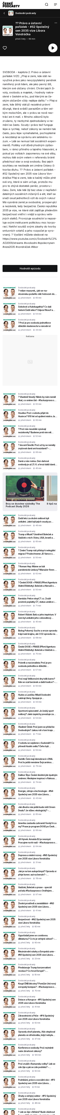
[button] (46, 4)
